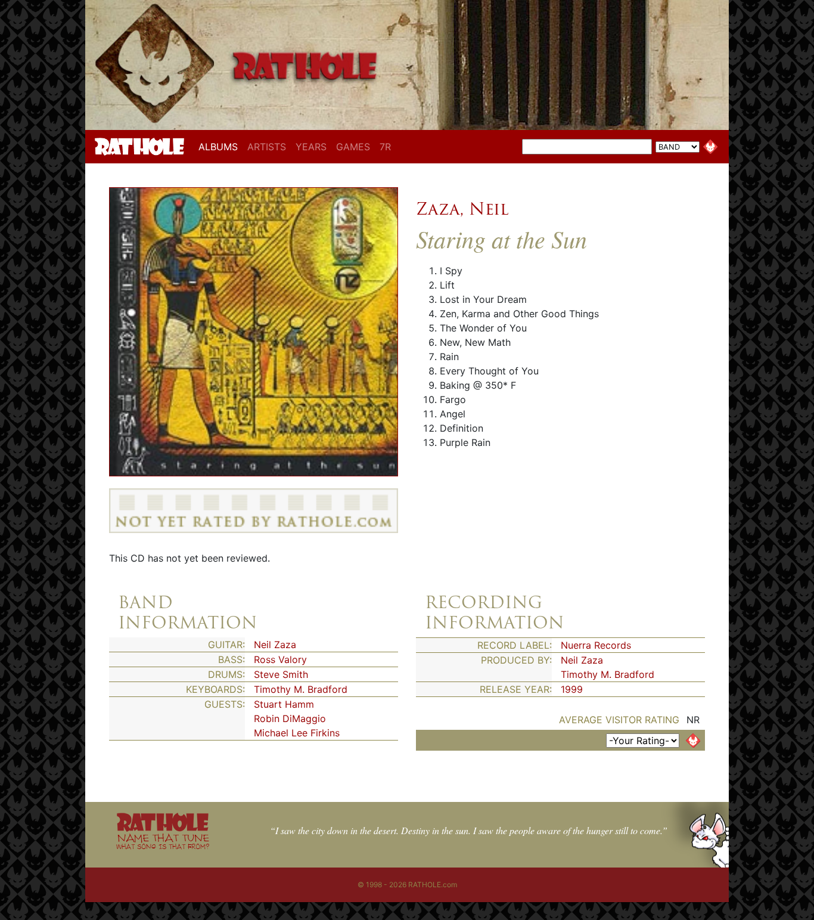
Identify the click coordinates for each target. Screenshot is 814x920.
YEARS (311, 147)
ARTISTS (266, 147)
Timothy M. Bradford (300, 689)
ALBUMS (220, 146)
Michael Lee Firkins (297, 733)
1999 (572, 689)
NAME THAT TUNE (162, 841)
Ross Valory (280, 659)
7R (385, 147)
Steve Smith (281, 674)
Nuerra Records (596, 645)
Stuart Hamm (284, 704)
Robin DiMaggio (290, 718)
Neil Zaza (275, 644)
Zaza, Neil (462, 209)
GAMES (353, 147)
